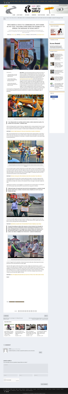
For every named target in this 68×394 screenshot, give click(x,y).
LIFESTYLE (27, 1)
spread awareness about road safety (26, 78)
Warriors (34, 15)
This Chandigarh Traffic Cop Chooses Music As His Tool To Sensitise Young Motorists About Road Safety (59, 85)
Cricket (20, 1)
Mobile (11, 389)
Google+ (34, 389)
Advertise (49, 389)
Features (27, 15)
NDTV (4, 1)
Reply (40, 352)
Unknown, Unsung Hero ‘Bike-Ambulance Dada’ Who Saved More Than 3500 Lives (26, 175)
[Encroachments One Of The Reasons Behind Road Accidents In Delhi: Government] (52, 72)
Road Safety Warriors (13, 17)
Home (14, 15)
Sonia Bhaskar (23, 34)
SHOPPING (42, 1)
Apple (17, 389)
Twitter (31, 389)
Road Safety (12, 301)
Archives (46, 389)
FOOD (23, 1)
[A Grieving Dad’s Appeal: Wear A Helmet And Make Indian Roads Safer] (42, 327)
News (60, 67)
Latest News (19, 15)
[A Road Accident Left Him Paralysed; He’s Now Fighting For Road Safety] (20, 327)
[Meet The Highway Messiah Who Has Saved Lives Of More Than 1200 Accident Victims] (31, 327)
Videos (48, 15)
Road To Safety (6, 17)
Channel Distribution (29, 390)
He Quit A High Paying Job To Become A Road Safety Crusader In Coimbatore (25, 131)
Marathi (57, 1)
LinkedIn (38, 389)
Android (19, 389)
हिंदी (13, 1)
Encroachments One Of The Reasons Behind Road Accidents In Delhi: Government (59, 72)
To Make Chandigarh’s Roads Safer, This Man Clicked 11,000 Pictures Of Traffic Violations (59, 78)
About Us (42, 389)
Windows (23, 389)
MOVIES (16, 1)
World (8, 1)
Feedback (27, 389)
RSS (4, 389)
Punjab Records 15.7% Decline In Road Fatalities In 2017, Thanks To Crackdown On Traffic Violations (59, 64)
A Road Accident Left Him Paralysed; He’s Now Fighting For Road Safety (20, 333)
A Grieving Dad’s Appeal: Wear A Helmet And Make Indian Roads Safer (42, 333)
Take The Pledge (41, 15)
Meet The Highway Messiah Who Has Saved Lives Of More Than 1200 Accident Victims (27, 274)
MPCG (54, 1)
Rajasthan (50, 1)
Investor (62, 389)
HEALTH (31, 1)
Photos (53, 15)
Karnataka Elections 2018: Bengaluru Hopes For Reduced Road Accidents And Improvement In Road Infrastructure (59, 56)
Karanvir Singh (13, 34)
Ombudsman (13, 390)
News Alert (7, 389)
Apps (14, 389)
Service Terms (22, 390)
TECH (35, 1)
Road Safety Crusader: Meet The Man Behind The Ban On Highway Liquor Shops (26, 223)
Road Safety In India (20, 301)
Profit (11, 1)
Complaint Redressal (6, 390)
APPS (46, 1)
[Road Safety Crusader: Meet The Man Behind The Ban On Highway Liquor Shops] (9, 327)
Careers (18, 390)
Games (38, 1)
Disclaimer (58, 389)
